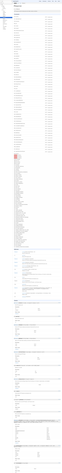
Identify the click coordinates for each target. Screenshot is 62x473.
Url (3, 25)
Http (2, 9)
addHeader (23, 262)
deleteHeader (24, 296)
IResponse (4, 17)
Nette (2, 4)
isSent (23, 277)
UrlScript (4, 27)
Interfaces (49, 1)
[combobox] (6, 3)
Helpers (4, 13)
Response (4, 21)
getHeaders (24, 284)
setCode (23, 251)
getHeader (23, 280)
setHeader (23, 258)
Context (4, 11)
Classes (40, 1)
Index (56, 1)
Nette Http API (15, 1)
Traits (53, 1)
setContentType (24, 265)
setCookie (23, 287)
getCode (23, 255)
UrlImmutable (4, 26)
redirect (23, 269)
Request (4, 18)
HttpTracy (4, 8)
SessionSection (5, 23)
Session (4, 22)
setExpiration (24, 272)
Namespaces (44, 1)
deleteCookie (24, 293)
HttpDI (4, 7)
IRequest (4, 16)
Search (59, 1)
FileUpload (4, 12)
